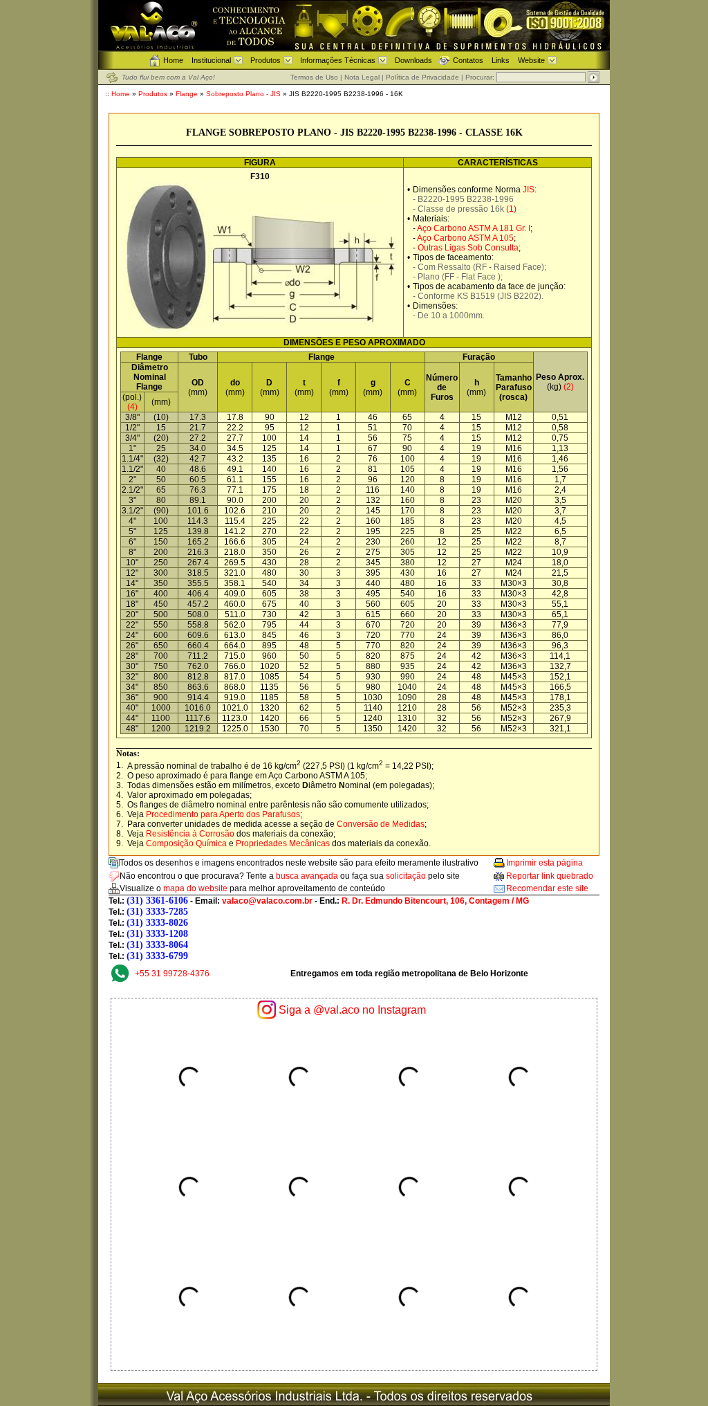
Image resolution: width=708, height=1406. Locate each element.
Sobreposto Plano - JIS (244, 94)
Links (501, 60)
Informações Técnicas (337, 60)
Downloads (413, 60)
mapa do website (195, 888)
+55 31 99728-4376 (172, 973)
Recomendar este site (547, 888)
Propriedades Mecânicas (283, 843)
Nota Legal (362, 77)
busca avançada (307, 876)
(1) (511, 209)
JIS (528, 189)
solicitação (406, 876)
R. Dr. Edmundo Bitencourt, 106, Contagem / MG (435, 901)
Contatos (468, 60)
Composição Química (186, 843)
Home (173, 60)
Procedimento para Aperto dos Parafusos (223, 814)
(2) (568, 387)
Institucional (211, 60)
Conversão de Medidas (381, 824)
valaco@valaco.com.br (267, 901)
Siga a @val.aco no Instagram (352, 1010)
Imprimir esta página (544, 863)
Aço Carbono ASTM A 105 (465, 238)
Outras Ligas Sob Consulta (468, 248)
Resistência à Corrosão (190, 834)
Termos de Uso (314, 77)
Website (531, 60)
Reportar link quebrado (549, 876)
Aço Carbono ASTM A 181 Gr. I (473, 228)
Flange (187, 94)
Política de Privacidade (422, 77)
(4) (132, 407)
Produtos (265, 60)
